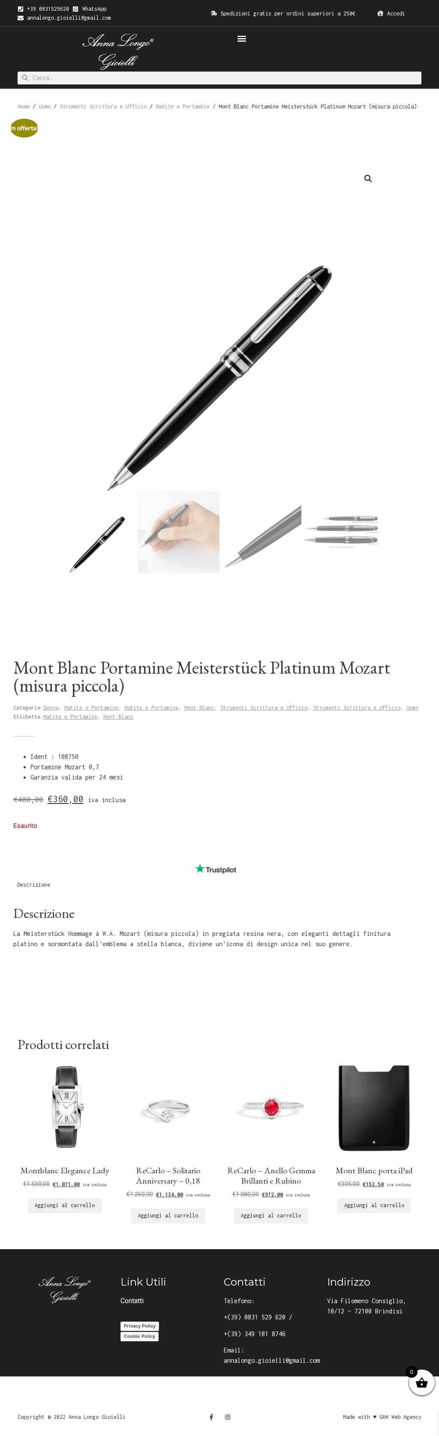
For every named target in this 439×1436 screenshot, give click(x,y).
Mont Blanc (199, 708)
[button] (242, 38)
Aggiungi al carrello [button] (65, 1205)
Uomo (45, 106)
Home (24, 106)
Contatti (132, 1301)
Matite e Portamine (183, 106)
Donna (50, 708)
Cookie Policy (139, 1336)
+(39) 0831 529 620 (255, 1317)
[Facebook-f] (211, 1417)
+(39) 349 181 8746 (255, 1333)
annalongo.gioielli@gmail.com (272, 1360)
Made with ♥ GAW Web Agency (382, 1417)
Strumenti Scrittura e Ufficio (103, 106)
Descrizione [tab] (33, 884)
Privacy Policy (140, 1326)
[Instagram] (228, 1417)
